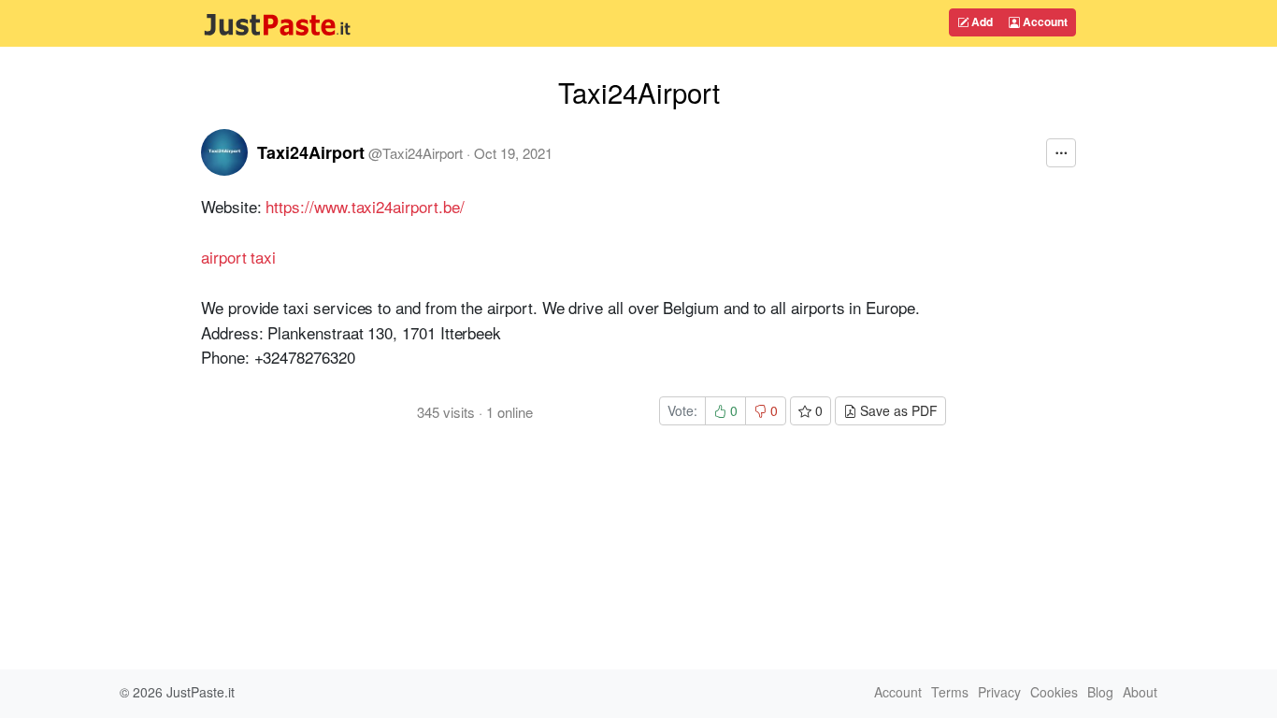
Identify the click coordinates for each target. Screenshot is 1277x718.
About (1140, 691)
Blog (1100, 691)
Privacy (999, 691)
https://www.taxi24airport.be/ (364, 206)
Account (1044, 21)
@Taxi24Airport (415, 153)
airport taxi (238, 256)
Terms (950, 691)
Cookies (1054, 691)
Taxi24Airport (311, 152)
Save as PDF (897, 410)
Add (981, 21)
